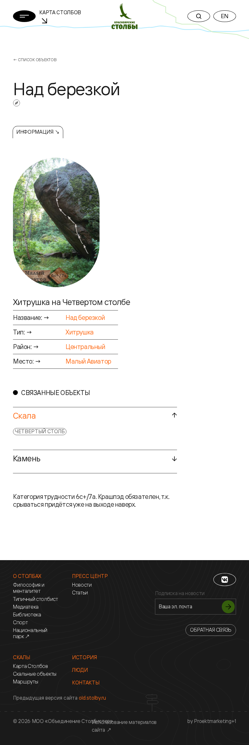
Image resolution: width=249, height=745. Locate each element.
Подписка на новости (180, 593)
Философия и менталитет (28, 588)
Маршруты (25, 682)
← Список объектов (35, 59)
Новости (82, 585)
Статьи (80, 593)
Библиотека (27, 615)
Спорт (20, 622)
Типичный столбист (35, 599)
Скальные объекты (34, 674)
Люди (80, 670)
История (84, 657)
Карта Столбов (30, 666)
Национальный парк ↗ (30, 633)
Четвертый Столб (40, 431)
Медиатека (26, 607)
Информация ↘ (38, 132)
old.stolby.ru (92, 697)
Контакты (85, 683)
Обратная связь (210, 629)
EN (225, 15)
